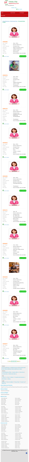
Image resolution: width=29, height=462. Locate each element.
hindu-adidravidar (4, 398)
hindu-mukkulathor (18, 399)
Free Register (22, 12)
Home (2, 12)
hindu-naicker (17, 403)
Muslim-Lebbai (17, 416)
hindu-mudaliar (17, 398)
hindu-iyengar (3, 428)
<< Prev (9, 361)
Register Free (9, 367)
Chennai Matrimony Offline (6, 372)
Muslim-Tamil (17, 446)
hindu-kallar (3, 403)
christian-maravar (18, 409)
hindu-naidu (17, 404)
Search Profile (13, 12)
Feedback (11, 377)
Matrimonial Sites (13, 21)
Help (8, 377)
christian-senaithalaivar (5, 417)
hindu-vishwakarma (4, 412)
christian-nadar (17, 412)
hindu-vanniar (3, 410)
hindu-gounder (3, 400)
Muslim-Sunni (17, 418)
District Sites (3, 15)
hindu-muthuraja (17, 400)
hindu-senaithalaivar (4, 409)
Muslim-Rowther (18, 417)
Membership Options (12, 373)
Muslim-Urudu (17, 421)
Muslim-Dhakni (17, 414)
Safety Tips (4, 383)
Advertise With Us (15, 372)
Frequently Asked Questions (19, 377)
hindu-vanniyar (3, 411)
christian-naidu (3, 416)
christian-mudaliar (18, 410)
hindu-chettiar (3, 399)
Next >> (18, 361)
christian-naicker (4, 414)
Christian (4, 390)
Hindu (2, 390)
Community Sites (5, 373)
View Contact (6, 56)
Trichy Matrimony (6, 21)
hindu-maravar (3, 404)
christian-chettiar (18, 407)
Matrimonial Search (15, 367)
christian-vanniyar (4, 446)
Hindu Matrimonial (22, 367)
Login (5, 367)
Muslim (8, 390)
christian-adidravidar (18, 406)
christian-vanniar (4, 418)
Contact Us (4, 377)
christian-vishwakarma (5, 421)
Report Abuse (4, 378)
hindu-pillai (3, 406)
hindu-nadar (17, 428)
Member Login (13, 7)
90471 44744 (20, 9)
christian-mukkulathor (18, 411)
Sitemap (9, 378)
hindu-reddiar (3, 407)
